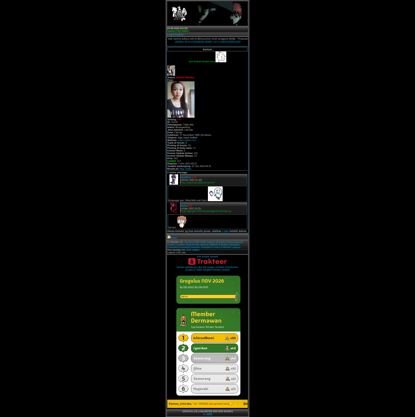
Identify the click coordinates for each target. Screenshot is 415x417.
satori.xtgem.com (187, 140)
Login (170, 34)
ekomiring (221, 242)
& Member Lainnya (230, 247)
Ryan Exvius (192, 244)
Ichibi (196, 242)
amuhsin (204, 244)
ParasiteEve (207, 247)
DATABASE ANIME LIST (205, 41)
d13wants (223, 244)
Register (179, 34)
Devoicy (188, 242)
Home (174, 238)
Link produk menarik (207, 256)
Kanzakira (234, 244)
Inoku (217, 247)
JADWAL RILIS (182, 41)
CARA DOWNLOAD (230, 41)
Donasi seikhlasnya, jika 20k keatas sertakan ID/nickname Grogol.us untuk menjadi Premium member (207, 268)
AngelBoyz (186, 177)
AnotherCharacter (190, 247)
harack (230, 242)
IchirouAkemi (174, 247)
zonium (171, 244)
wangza (211, 242)
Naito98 (213, 244)
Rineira (184, 206)
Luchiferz (180, 244)
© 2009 (207, 414)
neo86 (203, 242)
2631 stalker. (193, 250)
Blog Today (185, 168)
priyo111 (239, 242)
